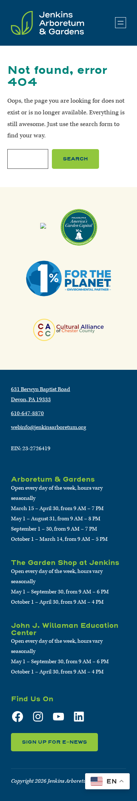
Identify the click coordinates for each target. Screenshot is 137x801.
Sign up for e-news (54, 742)
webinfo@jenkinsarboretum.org (48, 427)
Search (75, 159)
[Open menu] (120, 22)
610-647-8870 (27, 413)
